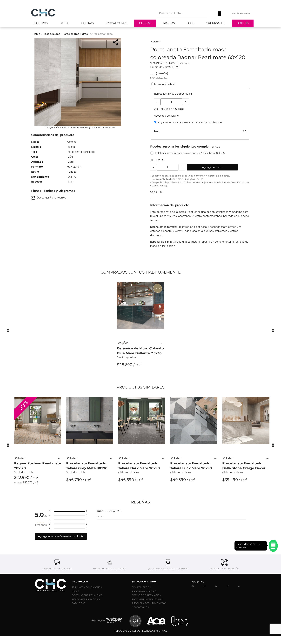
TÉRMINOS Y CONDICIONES (87, 587)
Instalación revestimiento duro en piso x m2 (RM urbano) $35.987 (190, 153)
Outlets (243, 23)
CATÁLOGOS (78, 603)
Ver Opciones (140, 373)
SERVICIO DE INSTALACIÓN (146, 595)
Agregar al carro (212, 167)
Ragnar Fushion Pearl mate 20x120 (37, 465)
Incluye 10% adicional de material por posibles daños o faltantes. (189, 122)
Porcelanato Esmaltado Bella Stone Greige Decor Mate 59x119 (244, 466)
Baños (64, 23)
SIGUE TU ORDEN (141, 587)
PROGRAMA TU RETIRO (144, 591)
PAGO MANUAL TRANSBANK (147, 599)
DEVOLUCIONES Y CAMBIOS (87, 595)
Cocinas (87, 23)
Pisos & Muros (116, 23)
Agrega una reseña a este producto (61, 536)
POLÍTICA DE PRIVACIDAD (86, 599)
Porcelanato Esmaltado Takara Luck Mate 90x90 (191, 465)
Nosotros (40, 23)
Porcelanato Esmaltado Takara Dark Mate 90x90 (139, 465)
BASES (75, 591)
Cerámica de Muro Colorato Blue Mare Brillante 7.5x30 (140, 350)
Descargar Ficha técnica (51, 197)
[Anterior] (8, 330)
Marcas (169, 23)
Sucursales (215, 23)
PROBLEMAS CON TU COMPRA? (149, 603)
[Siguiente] (273, 330)
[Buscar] (211, 13)
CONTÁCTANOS (140, 607)
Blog (190, 23)
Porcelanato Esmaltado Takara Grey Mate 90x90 (86, 465)
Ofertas (145, 23)
